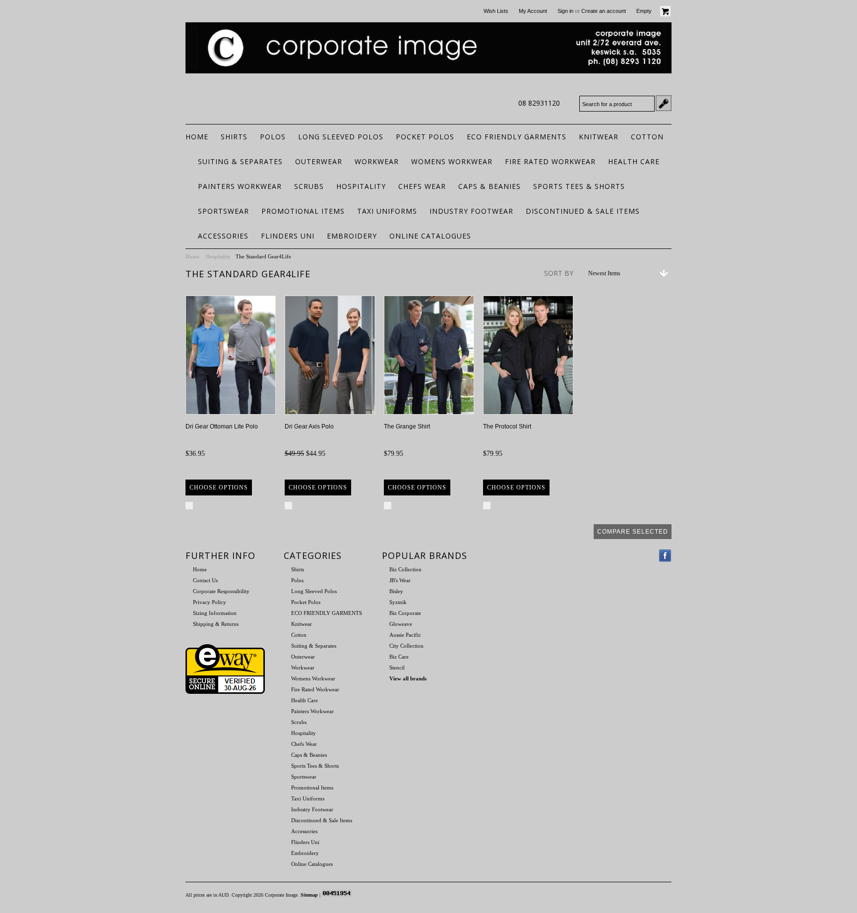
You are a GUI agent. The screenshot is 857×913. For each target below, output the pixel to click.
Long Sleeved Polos (340, 136)
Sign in (565, 11)
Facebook (665, 555)
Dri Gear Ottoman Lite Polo (221, 426)
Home (192, 256)
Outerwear (318, 161)
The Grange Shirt (407, 426)
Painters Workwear (240, 186)
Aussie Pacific (405, 635)
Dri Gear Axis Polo (309, 426)
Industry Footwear (471, 211)
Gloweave (400, 624)
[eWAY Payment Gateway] (225, 691)
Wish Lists (496, 11)
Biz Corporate (405, 613)
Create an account (603, 11)
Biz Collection (405, 569)
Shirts (234, 136)
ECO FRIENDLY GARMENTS (516, 136)
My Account (533, 11)
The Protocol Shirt (507, 426)
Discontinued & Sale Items (583, 211)
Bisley (396, 591)
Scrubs (309, 186)
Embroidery (352, 236)
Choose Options (218, 487)
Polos (273, 136)
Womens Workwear (451, 161)
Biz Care (399, 657)
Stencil (397, 667)
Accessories (223, 236)
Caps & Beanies (489, 186)
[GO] (664, 103)
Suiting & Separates (240, 161)
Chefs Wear (422, 186)
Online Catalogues (430, 236)
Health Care (634, 161)
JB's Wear (400, 580)
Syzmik (398, 602)
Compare (209, 504)
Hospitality (361, 186)
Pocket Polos (425, 136)
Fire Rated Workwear (550, 161)
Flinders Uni (287, 236)
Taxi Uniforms (387, 211)
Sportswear (223, 211)
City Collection (406, 646)
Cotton (647, 136)
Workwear (377, 161)
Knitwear (598, 136)
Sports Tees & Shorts (579, 186)
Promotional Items (303, 211)
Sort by (558, 273)
